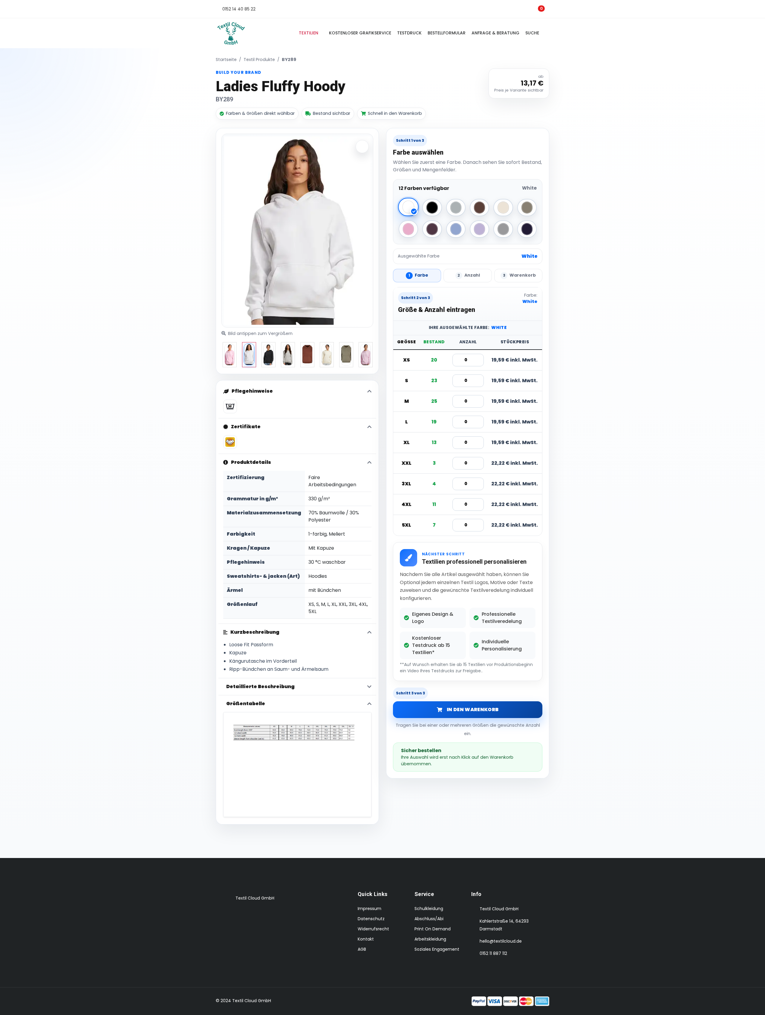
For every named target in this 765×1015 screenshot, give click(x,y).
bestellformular (447, 33)
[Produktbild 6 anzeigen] (346, 354)
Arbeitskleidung (430, 939)
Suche (533, 33)
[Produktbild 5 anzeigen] (327, 354)
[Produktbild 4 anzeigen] (307, 354)
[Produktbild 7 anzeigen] (366, 354)
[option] (229, 354)
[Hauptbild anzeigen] (230, 354)
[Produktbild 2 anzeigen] (268, 354)
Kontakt (366, 939)
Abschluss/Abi (428, 919)
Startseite (226, 60)
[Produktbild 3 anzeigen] (288, 354)
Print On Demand (432, 929)
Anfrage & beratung (495, 33)
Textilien (308, 33)
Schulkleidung (428, 909)
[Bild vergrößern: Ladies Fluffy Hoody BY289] (362, 146)
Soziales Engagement (436, 949)
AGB (362, 949)
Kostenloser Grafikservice (360, 33)
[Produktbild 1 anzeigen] (249, 354)
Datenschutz (371, 919)
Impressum (369, 909)
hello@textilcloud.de (501, 941)
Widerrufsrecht (373, 929)
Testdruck (409, 33)
